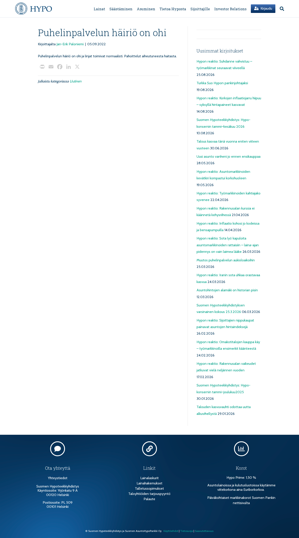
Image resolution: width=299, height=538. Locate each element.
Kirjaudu (266, 8)
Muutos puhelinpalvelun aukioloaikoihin (226, 260)
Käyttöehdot (171, 531)
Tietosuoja (186, 531)
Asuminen (146, 9)
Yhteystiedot (57, 478)
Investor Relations (230, 9)
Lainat (99, 9)
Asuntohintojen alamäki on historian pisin (227, 290)
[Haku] (281, 9)
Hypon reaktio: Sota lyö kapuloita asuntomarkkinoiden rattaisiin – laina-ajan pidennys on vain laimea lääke (228, 245)
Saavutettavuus (204, 531)
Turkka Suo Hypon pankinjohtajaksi (222, 83)
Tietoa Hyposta (173, 9)
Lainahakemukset (149, 483)
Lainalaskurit (149, 478)
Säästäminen (120, 9)
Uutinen (75, 81)
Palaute (149, 499)
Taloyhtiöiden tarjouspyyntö (149, 494)
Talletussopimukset (149, 488)
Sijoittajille (200, 9)
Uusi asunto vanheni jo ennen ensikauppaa (228, 156)
